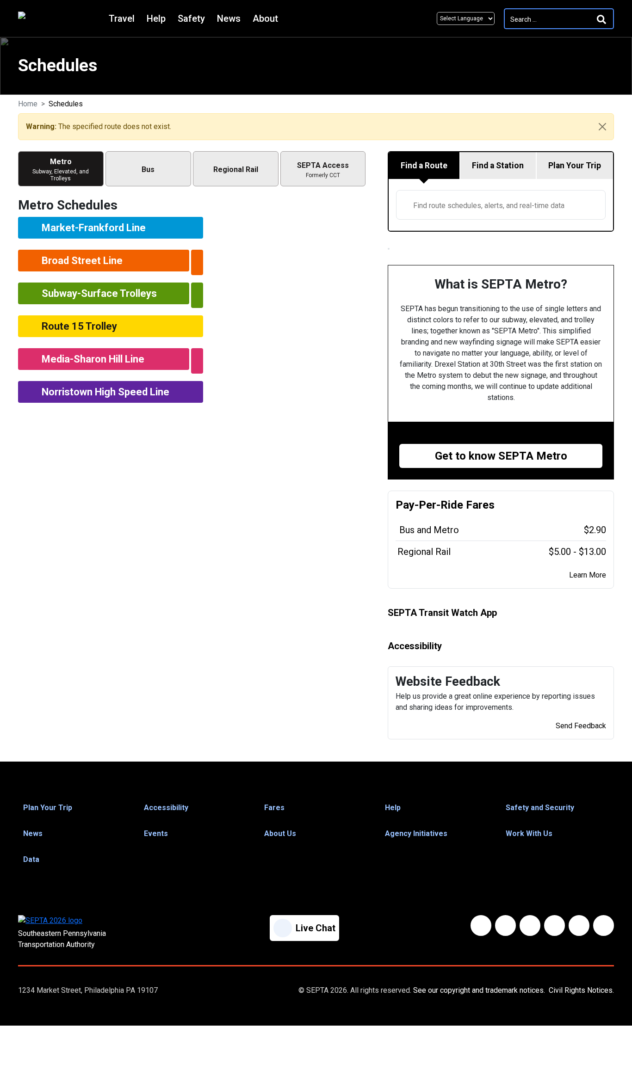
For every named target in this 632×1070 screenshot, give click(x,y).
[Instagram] (579, 925)
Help (156, 18)
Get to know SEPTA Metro (501, 455)
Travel (122, 18)
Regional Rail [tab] (235, 169)
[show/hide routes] (197, 262)
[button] (74, 808)
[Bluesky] (505, 925)
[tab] (424, 165)
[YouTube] (554, 925)
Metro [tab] (60, 169)
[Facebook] (481, 925)
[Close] (602, 127)
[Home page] (61, 18)
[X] (530, 925)
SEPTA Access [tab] (323, 169)
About (265, 18)
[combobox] (501, 205)
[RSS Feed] (603, 925)
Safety (191, 18)
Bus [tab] (148, 169)
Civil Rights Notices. (581, 990)
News (229, 18)
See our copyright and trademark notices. (479, 990)
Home (27, 103)
